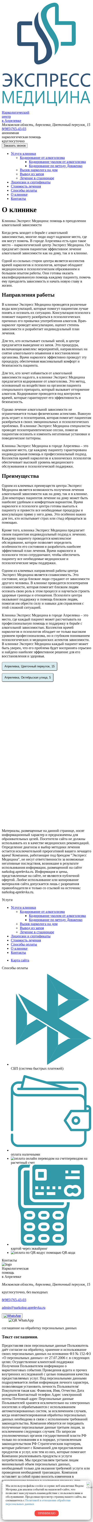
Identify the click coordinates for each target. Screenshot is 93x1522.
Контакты (18, 198)
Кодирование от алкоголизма (42, 158)
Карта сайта (20, 960)
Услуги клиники (23, 153)
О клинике (19, 194)
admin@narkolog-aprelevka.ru (23, 1307)
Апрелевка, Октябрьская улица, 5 (28, 677)
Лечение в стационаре (37, 178)
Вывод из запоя (32, 174)
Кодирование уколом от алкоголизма (57, 162)
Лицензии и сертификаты (31, 182)
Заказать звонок (15, 145)
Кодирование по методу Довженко (55, 166)
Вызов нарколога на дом (39, 170)
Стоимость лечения (26, 186)
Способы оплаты (24, 190)
